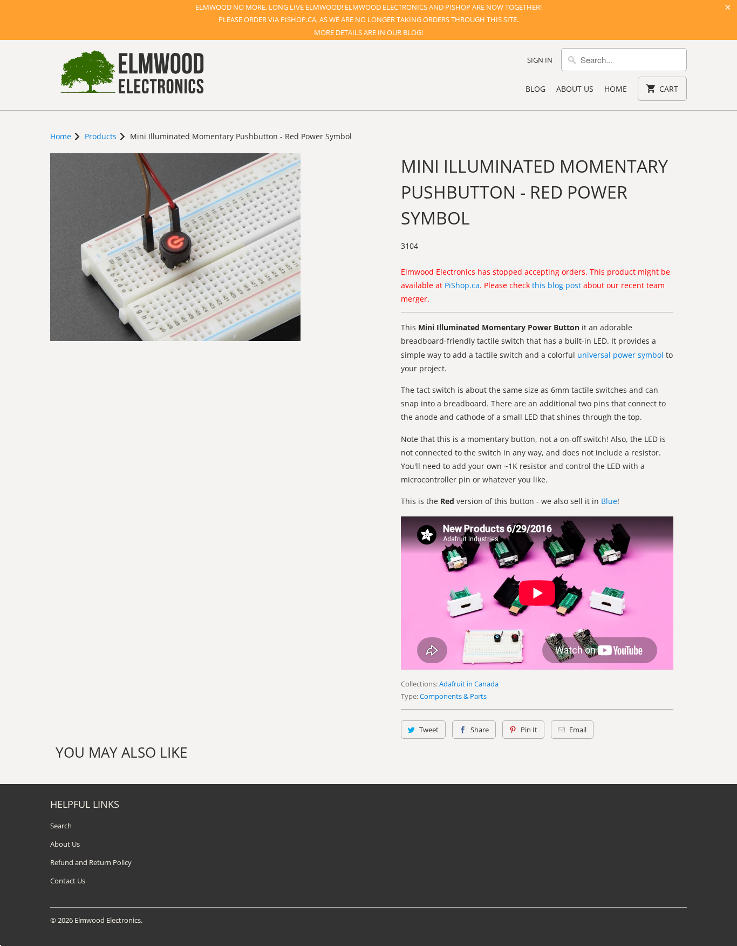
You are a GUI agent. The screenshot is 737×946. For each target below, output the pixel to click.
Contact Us (67, 881)
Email (577, 729)
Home (615, 89)
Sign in (539, 60)
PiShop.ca (462, 285)
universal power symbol (620, 355)
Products (101, 136)
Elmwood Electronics (107, 920)
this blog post (556, 285)
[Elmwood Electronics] (131, 75)
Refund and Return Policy (91, 862)
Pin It (529, 729)
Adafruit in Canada (469, 684)
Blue (609, 501)
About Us (574, 89)
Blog (535, 89)
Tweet (429, 729)
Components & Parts (453, 696)
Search (61, 826)
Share (479, 729)
